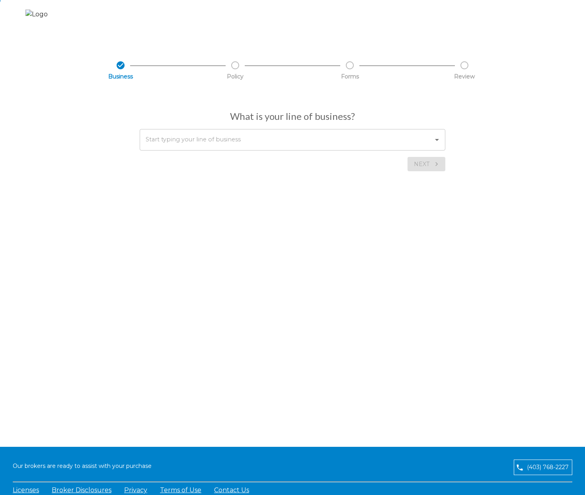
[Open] (437, 139)
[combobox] (292, 140)
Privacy (135, 490)
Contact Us (231, 490)
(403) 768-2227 (548, 467)
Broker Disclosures (81, 490)
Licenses (26, 490)
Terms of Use (180, 490)
